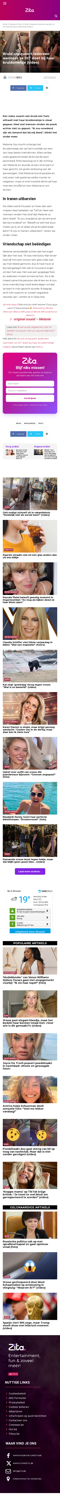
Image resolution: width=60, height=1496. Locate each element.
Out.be (13, 1429)
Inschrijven (30, 398)
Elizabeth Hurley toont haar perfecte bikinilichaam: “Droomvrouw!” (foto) (25, 818)
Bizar (20, 24)
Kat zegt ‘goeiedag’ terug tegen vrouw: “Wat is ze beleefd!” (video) (27, 686)
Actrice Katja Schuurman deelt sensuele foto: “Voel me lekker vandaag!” (23, 1108)
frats (40, 423)
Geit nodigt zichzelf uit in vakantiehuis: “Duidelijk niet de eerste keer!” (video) (26, 513)
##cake (49, 308)
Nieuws (13, 24)
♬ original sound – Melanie (30, 319)
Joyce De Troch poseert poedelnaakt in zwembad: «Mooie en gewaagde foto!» (27, 1066)
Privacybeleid (17, 1402)
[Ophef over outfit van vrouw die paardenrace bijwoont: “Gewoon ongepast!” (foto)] (30, 753)
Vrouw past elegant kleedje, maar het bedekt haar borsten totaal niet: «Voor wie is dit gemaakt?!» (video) (28, 1023)
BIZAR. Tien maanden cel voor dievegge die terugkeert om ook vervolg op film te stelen (50, 454)
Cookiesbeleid (17, 1393)
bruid (18, 423)
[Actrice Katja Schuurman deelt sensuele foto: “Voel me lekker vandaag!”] (30, 1089)
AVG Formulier (17, 1398)
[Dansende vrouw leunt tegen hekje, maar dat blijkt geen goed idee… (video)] (30, 840)
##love (16, 311)
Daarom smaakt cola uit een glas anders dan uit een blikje (30, 556)
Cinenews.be (16, 1424)
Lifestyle (9, 550)
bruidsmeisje (29, 423)
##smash (8, 311)
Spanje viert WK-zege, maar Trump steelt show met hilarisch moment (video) (26, 1325)
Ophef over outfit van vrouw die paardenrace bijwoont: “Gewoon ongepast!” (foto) (29, 774)
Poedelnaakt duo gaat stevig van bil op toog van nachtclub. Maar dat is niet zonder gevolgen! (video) (29, 1151)
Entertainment (11, 592)
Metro (39, 346)
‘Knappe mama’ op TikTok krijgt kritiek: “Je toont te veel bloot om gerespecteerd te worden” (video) (25, 1194)
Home (5, 24)
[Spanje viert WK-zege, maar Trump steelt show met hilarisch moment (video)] (30, 1306)
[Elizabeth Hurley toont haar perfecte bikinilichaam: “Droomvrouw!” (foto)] (30, 798)
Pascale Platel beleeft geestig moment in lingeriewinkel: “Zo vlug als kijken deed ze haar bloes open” (28, 600)
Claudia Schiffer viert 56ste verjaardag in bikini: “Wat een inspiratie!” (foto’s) (27, 643)
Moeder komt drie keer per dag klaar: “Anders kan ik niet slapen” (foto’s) (22, 454)
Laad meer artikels (29, 871)
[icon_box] (24, 1455)
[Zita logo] (30, 10)
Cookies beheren (19, 1407)
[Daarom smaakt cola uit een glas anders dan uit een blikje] (30, 536)
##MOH (30, 315)
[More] (47, 88)
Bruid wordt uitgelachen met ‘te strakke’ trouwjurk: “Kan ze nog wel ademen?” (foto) (31, 331)
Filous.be (14, 1433)
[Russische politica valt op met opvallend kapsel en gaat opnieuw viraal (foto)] (30, 1225)
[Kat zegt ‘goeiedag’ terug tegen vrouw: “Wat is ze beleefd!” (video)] (30, 666)
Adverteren (15, 1411)
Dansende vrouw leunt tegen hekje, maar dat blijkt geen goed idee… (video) (28, 860)
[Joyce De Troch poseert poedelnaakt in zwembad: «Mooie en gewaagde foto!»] (30, 1046)
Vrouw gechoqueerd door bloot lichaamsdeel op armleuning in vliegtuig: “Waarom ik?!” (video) (24, 1285)
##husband (27, 311)
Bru (19, 77)
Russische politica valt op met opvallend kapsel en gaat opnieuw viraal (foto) (25, 1244)
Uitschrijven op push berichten (27, 1415)
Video (7, 507)
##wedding (39, 308)
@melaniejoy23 (11, 304)
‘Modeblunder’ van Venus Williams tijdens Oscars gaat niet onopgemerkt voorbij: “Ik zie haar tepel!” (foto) (28, 980)
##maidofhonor (49, 311)
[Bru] (5, 77)
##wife (36, 311)
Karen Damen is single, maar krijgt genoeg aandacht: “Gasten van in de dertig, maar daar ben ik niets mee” (29, 729)
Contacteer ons (18, 1420)
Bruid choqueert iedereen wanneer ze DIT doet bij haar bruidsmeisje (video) (28, 342)
